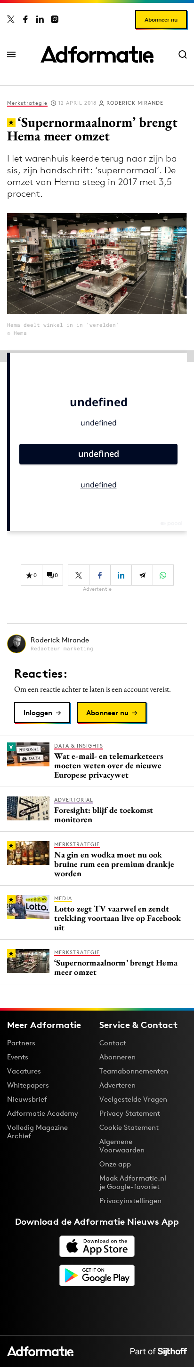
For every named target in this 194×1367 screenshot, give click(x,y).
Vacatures (24, 1070)
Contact (112, 1042)
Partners (21, 1042)
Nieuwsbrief (27, 1099)
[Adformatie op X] (11, 19)
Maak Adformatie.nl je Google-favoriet (132, 1182)
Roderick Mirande (134, 103)
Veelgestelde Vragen (133, 1099)
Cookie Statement (129, 1127)
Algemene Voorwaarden (122, 1145)
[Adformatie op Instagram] (54, 19)
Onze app (115, 1163)
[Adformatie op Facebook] (25, 19)
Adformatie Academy (42, 1113)
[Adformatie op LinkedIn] (40, 19)
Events (17, 1056)
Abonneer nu (161, 19)
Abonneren (117, 1056)
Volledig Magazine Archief (37, 1131)
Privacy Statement (129, 1113)
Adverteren (117, 1085)
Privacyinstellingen (130, 1201)
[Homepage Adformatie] (97, 54)
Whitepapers (28, 1085)
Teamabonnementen (133, 1070)
